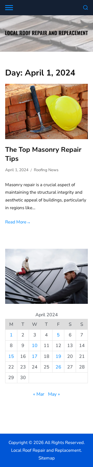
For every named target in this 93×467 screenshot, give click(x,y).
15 (11, 356)
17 (34, 356)
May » (54, 394)
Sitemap (46, 458)
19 (58, 356)
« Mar (38, 394)
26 (58, 367)
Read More (18, 222)
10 (34, 345)
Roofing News (46, 169)
